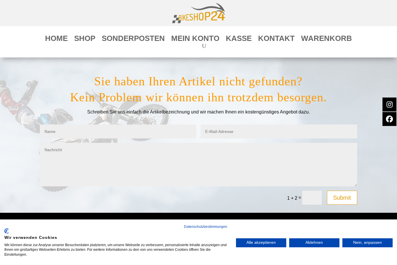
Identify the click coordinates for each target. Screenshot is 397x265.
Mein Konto (195, 39)
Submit (342, 197)
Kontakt (276, 39)
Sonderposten (133, 39)
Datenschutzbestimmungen (205, 227)
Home (56, 39)
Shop (84, 39)
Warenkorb (326, 39)
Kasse (239, 39)
